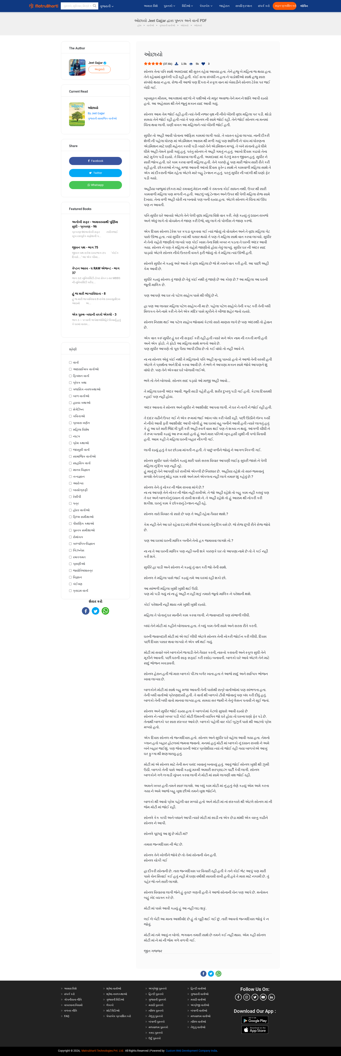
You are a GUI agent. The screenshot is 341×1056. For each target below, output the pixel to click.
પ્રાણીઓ (79, 564)
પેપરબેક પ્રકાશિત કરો (118, 1016)
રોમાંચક (78, 537)
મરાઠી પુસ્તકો (156, 1005)
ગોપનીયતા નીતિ (73, 999)
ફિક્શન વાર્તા (81, 376)
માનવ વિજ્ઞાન (81, 470)
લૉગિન (304, 6)
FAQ (66, 1016)
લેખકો (110, 1005)
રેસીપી (77, 497)
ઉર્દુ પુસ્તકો (155, 1038)
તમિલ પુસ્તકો (156, 1010)
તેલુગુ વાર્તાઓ (198, 1027)
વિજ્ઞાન (77, 577)
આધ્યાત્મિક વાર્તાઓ (86, 369)
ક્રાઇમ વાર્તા (80, 591)
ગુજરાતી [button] (105, 6)
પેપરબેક (205, 6)
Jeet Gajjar (95, 63)
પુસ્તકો (168, 6)
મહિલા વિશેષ (81, 429)
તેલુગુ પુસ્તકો (156, 1016)
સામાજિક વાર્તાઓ (84, 456)
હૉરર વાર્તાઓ (81, 510)
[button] (94, 5)
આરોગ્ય (78, 483)
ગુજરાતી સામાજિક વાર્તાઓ (102, 118)
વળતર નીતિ (70, 1010)
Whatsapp (97, 185)
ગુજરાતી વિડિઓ (115, 999)
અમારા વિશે (151, 6)
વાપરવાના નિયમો (73, 1005)
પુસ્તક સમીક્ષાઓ (84, 530)
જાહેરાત (224, 6)
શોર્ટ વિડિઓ (113, 1010)
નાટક (76, 436)
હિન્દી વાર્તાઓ (198, 988)
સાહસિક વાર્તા (82, 463)
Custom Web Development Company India (191, 1050)
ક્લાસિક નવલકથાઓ (86, 389)
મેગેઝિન (78, 409)
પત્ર (76, 503)
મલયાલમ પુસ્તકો (158, 1027)
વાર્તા (76, 362)
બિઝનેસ (78, 550)
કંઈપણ (77, 584)
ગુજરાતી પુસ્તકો (157, 999)
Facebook (97, 160)
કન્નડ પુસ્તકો (156, 1032)
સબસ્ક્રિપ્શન (243, 6)
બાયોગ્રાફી (80, 490)
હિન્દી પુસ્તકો (156, 994)
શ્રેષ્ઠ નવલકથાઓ (116, 994)
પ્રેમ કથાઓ (81, 443)
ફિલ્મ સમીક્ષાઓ (83, 517)
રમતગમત (79, 557)
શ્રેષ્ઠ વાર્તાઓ (113, 988)
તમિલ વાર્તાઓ (198, 1021)
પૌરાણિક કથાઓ (83, 523)
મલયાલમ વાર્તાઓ (201, 1016)
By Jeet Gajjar (96, 113)
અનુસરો (100, 69)
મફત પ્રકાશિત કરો (285, 6)
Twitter (97, 172)
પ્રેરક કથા (79, 383)
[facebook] (238, 997)
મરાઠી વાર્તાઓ (198, 999)
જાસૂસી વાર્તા (81, 450)
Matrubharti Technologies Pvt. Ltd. (103, 1050)
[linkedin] (271, 997)
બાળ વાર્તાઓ (81, 396)
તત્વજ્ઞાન (79, 476)
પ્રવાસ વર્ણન (81, 423)
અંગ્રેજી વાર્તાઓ (200, 1005)
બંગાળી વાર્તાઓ (199, 1010)
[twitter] (255, 997)
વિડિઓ (186, 6)
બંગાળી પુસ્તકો (157, 1021)
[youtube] (263, 997)
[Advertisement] (95, 649)
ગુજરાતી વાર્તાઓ (200, 994)
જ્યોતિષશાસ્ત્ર (83, 570)
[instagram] (246, 997)
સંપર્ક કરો (264, 6)
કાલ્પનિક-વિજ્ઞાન (84, 544)
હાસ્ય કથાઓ (81, 403)
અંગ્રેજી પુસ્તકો (158, 988)
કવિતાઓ (79, 416)
